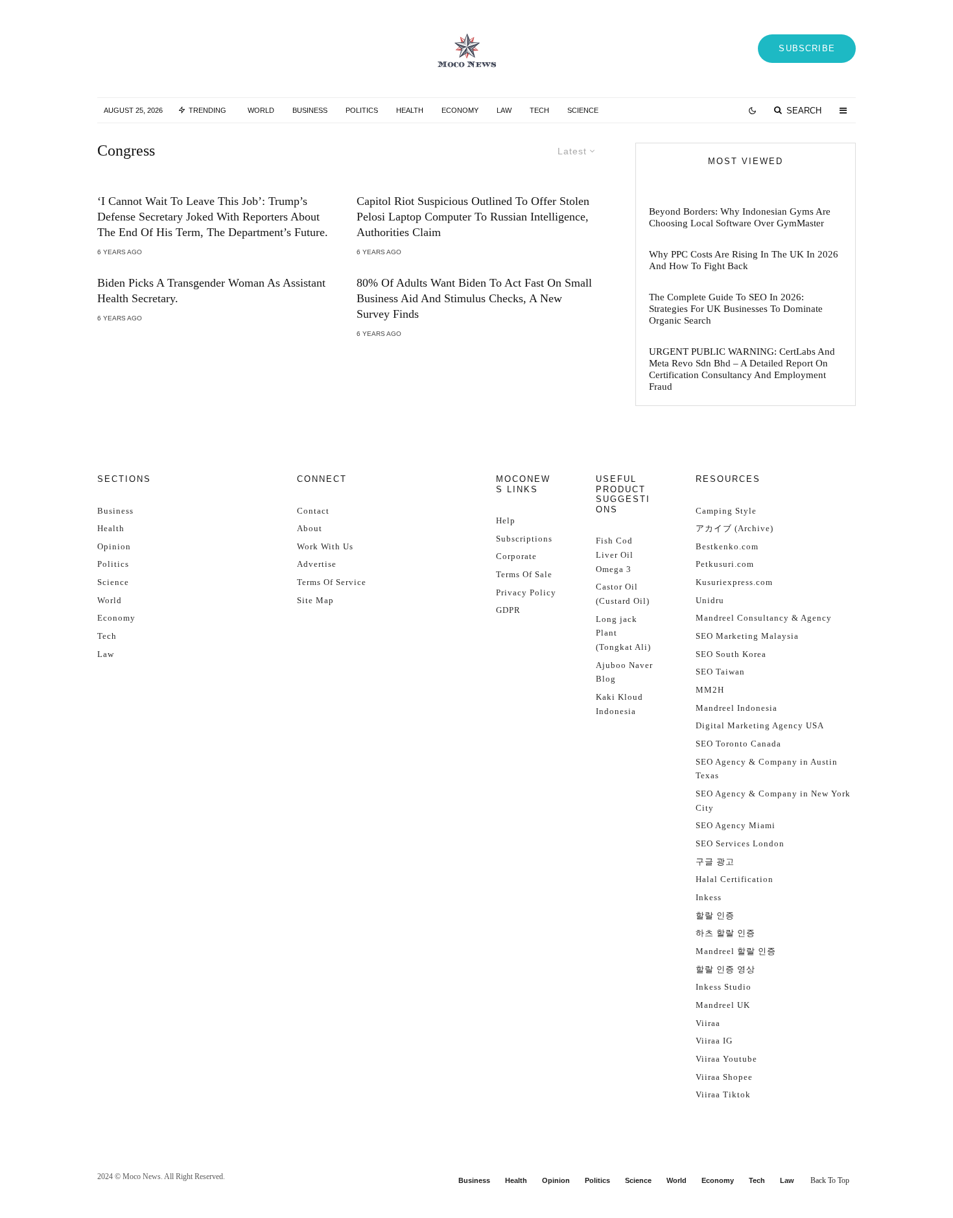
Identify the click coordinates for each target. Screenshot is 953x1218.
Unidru (710, 600)
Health (409, 110)
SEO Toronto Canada (738, 743)
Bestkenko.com (727, 546)
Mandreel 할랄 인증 (736, 951)
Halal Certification (734, 879)
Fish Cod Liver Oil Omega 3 (614, 554)
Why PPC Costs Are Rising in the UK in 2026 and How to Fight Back (743, 260)
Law (504, 110)
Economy (459, 110)
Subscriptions (524, 538)
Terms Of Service (331, 582)
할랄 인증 (715, 915)
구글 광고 (715, 861)
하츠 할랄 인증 (725, 933)
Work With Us (325, 546)
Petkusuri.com (725, 564)
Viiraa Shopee (724, 1077)
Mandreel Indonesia (736, 708)
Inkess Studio (723, 987)
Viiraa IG (714, 1040)
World (261, 110)
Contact (313, 511)
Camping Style (726, 511)
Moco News (142, 1176)
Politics (362, 110)
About (309, 528)
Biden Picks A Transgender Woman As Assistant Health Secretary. (211, 290)
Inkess (709, 897)
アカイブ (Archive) (734, 528)
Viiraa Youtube (726, 1059)
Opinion (114, 546)
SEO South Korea (731, 654)
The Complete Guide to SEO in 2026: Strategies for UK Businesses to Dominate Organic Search (736, 309)
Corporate (516, 556)
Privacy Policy (526, 592)
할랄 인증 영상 (725, 969)
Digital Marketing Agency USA (760, 725)
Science (582, 110)
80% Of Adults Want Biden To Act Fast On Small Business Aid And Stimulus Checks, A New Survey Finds (474, 298)
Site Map (315, 600)
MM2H (710, 690)
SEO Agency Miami (735, 825)
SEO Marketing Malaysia (747, 636)
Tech (539, 110)
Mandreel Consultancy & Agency (764, 618)
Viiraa (708, 1023)
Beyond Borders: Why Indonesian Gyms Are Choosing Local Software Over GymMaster (739, 217)
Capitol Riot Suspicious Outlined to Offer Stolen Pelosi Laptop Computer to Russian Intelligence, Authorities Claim (473, 217)
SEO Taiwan (720, 671)
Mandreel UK (723, 1005)
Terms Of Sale (524, 574)
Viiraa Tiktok (723, 1094)
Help (505, 520)
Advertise (316, 564)
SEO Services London (740, 843)
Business (309, 110)
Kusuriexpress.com (734, 582)
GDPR (508, 610)
